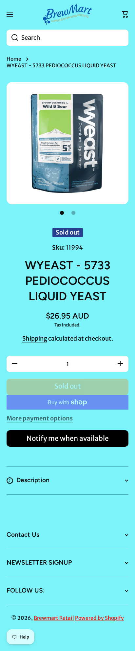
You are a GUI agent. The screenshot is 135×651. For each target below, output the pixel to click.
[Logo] (67, 14)
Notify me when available (68, 438)
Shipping (34, 338)
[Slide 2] (73, 213)
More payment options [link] (40, 418)
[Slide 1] (62, 213)
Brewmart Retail (54, 618)
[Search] (12, 38)
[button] (125, 14)
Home (14, 59)
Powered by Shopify (99, 618)
